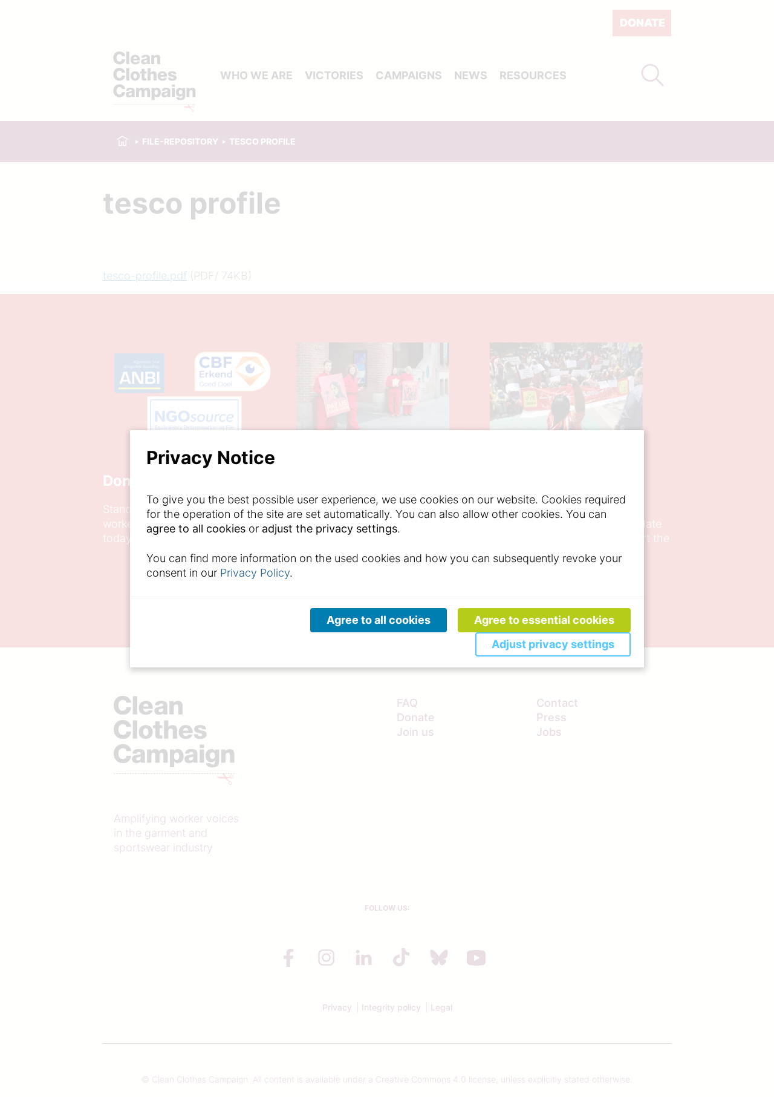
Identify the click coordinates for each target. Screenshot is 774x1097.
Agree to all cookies (379, 620)
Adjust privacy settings (553, 644)
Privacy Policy (255, 572)
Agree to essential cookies (544, 620)
